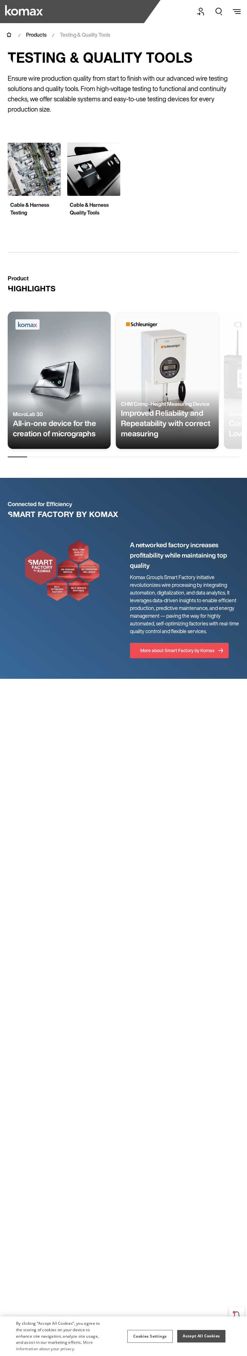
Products (36, 35)
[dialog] (123, 1336)
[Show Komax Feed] (236, 1315)
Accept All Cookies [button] (201, 1336)
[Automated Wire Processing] (25, 10)
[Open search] (218, 11)
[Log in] (200, 11)
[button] (150, 1336)
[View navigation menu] (236, 11)
